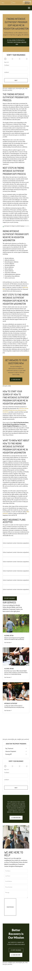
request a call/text (27, 2)
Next (16, 80)
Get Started (7, 642)
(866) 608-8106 (16, 379)
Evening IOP (8, 754)
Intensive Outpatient (10, 751)
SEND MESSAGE (10, 907)
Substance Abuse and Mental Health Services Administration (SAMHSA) (15, 410)
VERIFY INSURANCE (10, 598)
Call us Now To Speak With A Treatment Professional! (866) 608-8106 (17, 42)
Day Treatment (9, 748)
